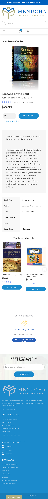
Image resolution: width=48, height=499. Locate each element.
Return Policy (6, 474)
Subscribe (24, 374)
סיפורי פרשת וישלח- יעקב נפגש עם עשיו (35, 275)
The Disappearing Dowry (12, 275)
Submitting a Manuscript (10, 467)
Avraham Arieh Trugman (20, 98)
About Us (5, 477)
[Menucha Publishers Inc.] (24, 12)
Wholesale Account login (9, 464)
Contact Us (5, 470)
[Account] (28, 31)
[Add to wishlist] (19, 244)
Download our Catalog (9, 483)
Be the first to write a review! (24, 340)
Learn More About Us (8, 410)
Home (4, 41)
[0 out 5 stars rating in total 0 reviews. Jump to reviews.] (7, 281)
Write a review (28, 102)
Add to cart (28, 116)
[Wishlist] (12, 31)
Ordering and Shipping (9, 480)
